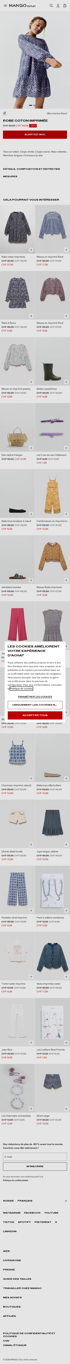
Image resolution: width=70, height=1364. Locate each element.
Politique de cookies (21, 688)
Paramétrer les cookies (35, 696)
